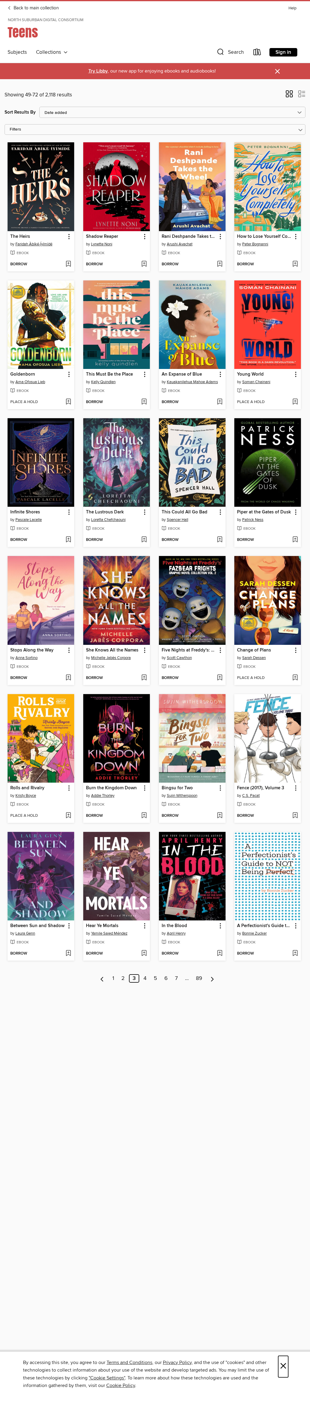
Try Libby (98, 71)
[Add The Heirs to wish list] (68, 264)
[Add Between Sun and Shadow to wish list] (68, 954)
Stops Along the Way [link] (32, 650)
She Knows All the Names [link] (112, 650)
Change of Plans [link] (254, 650)
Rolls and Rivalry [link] (27, 788)
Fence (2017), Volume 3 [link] (260, 788)
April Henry (176, 933)
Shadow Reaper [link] (102, 236)
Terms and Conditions (129, 1362)
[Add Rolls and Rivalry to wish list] (68, 816)
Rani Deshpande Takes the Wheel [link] (189, 236)
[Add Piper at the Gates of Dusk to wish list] (295, 540)
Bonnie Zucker (254, 933)
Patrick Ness (252, 519)
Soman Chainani (256, 382)
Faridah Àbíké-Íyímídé (33, 244)
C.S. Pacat (251, 795)
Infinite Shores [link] (25, 512)
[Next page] (212, 978)
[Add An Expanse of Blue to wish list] (219, 402)
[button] (229, 53)
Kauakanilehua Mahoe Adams (192, 382)
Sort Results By (20, 112)
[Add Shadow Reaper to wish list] (144, 264)
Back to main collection (35, 8)
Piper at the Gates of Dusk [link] (264, 512)
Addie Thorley (102, 795)
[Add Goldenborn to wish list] (68, 402)
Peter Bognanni (255, 244)
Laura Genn (25, 933)
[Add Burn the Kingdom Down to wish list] (144, 816)
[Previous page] (102, 978)
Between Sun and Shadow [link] (37, 926)
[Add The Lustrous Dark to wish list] (144, 540)
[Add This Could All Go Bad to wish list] (219, 540)
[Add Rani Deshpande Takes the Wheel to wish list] (219, 264)
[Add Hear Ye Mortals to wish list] (144, 954)
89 (199, 978)
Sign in (283, 52)
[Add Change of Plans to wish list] (295, 678)
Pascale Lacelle (28, 519)
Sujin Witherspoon (182, 795)
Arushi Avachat (180, 244)
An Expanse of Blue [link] (182, 374)
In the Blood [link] (174, 926)
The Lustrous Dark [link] (105, 512)
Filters (15, 129)
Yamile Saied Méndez (109, 933)
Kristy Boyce (25, 795)
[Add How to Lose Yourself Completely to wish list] (295, 264)
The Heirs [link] (20, 236)
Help (292, 8)
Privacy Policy (177, 1362)
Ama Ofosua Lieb (30, 382)
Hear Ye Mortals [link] (102, 926)
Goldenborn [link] (22, 374)
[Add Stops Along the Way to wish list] (68, 678)
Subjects (17, 52)
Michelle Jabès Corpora (111, 657)
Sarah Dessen (254, 657)
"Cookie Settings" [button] (107, 1378)
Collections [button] (50, 52)
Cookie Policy (120, 1385)
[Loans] (257, 53)
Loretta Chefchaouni (108, 519)
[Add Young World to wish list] (295, 402)
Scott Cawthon (179, 657)
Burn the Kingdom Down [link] (111, 788)
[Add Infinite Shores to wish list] (68, 540)
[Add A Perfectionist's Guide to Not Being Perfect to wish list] (295, 954)
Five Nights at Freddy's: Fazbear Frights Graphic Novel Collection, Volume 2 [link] (189, 650)
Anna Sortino (26, 657)
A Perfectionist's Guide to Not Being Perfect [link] (264, 926)
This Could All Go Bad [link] (184, 512)
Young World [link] (250, 374)
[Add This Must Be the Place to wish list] (144, 402)
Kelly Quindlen (103, 382)
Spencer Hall (177, 519)
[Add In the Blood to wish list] (219, 954)
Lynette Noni (101, 244)
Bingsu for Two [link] (177, 788)
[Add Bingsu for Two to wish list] (219, 816)
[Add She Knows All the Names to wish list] (144, 678)
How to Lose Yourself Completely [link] (264, 236)
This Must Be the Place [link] (109, 374)
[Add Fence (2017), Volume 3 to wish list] (295, 816)
